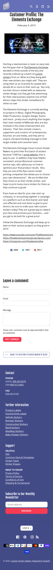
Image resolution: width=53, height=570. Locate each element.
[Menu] (48, 6)
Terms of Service (13, 476)
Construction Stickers (16, 424)
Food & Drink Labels (15, 413)
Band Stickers (12, 427)
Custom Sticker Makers (21, 561)
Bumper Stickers (14, 420)
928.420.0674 (19, 381)
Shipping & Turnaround (17, 482)
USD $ (26, 528)
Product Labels (13, 410)
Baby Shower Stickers (16, 434)
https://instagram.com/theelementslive (23, 241)
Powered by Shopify (41, 561)
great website (31, 154)
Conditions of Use (14, 479)
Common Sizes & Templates (19, 457)
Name (6, 287)
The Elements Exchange (36, 67)
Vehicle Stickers (13, 417)
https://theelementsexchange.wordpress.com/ (27, 238)
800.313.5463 (17, 384)
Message (7, 310)
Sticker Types (12, 460)
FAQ (7, 454)
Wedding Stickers (14, 431)
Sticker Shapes (12, 463)
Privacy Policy (12, 473)
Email (5, 298)
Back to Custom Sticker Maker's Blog (28, 354)
